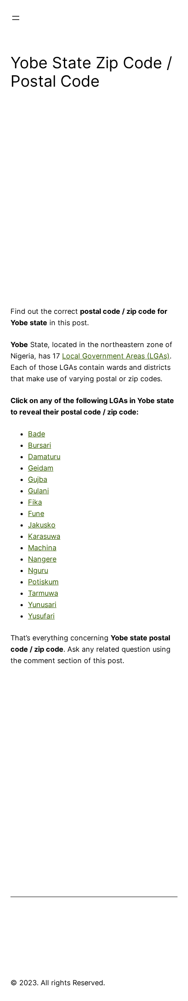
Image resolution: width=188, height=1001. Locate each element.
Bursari (39, 445)
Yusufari (41, 615)
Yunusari (42, 604)
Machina (42, 547)
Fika (35, 502)
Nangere (42, 559)
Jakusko (42, 524)
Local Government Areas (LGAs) (116, 355)
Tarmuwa (43, 593)
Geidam (40, 468)
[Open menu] (15, 18)
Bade (36, 433)
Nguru (38, 570)
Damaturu (44, 456)
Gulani (38, 490)
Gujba (37, 479)
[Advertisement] (94, 201)
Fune (36, 513)
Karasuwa (44, 536)
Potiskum (43, 581)
